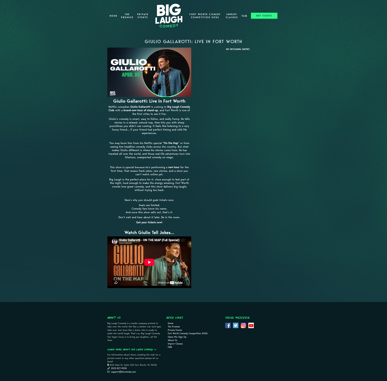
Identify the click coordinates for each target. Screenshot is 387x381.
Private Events (143, 16)
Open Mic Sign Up (177, 337)
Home (113, 16)
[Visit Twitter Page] (235, 325)
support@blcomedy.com (123, 371)
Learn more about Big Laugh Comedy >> (131, 349)
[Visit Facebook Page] (228, 325)
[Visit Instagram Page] (243, 325)
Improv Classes (232, 16)
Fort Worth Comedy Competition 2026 (205, 16)
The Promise (127, 16)
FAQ (244, 16)
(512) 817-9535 (119, 368)
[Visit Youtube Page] (251, 325)
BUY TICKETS (264, 15)
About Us (172, 340)
